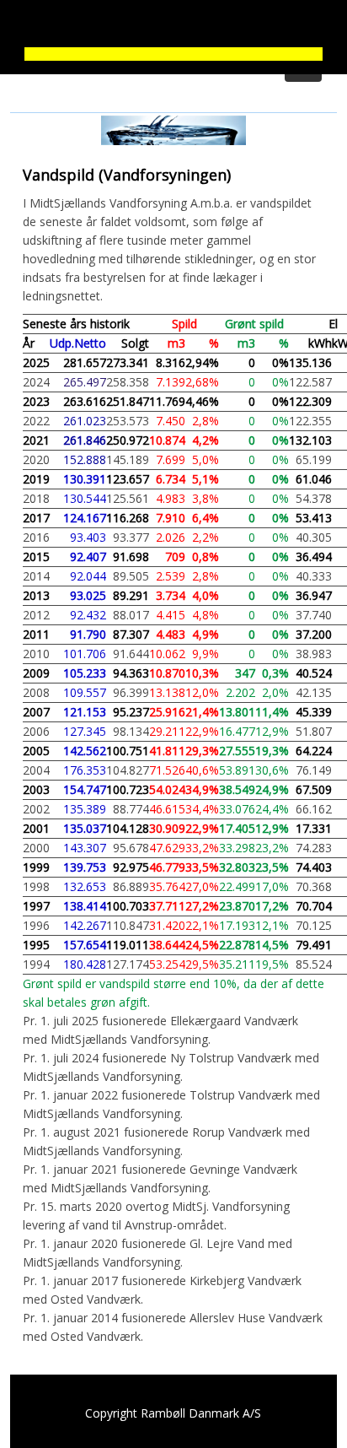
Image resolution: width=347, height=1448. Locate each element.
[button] (173, 25)
